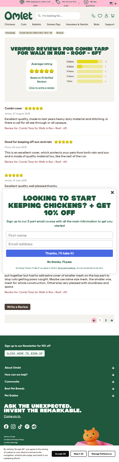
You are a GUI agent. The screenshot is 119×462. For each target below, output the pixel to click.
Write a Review (17, 307)
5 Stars (70, 61)
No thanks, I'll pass (59, 262)
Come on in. (12, 416)
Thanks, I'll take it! (59, 253)
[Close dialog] (112, 192)
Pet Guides (11, 395)
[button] (59, 395)
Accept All (60, 454)
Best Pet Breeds (14, 388)
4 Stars (70, 66)
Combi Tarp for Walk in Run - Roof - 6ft (36, 33)
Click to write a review (42, 87)
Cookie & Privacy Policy (14, 439)
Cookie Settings (11, 442)
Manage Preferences (102, 454)
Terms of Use (9, 437)
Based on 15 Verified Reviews (41, 79)
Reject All (78, 454)
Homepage (10, 33)
